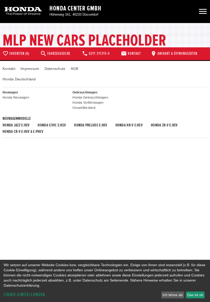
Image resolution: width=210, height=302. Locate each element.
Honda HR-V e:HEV (129, 125)
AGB (74, 69)
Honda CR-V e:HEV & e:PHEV (23, 132)
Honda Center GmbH (75, 8)
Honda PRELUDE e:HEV (90, 125)
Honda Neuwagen (16, 97)
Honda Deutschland (19, 79)
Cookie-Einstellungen (24, 294)
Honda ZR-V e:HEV (164, 125)
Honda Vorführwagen (87, 102)
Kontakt (9, 69)
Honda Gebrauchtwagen (90, 97)
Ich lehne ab (173, 295)
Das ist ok (195, 295)
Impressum (29, 69)
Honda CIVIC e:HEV (52, 125)
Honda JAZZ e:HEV (16, 125)
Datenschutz (55, 69)
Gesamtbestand (84, 108)
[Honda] (23, 11)
